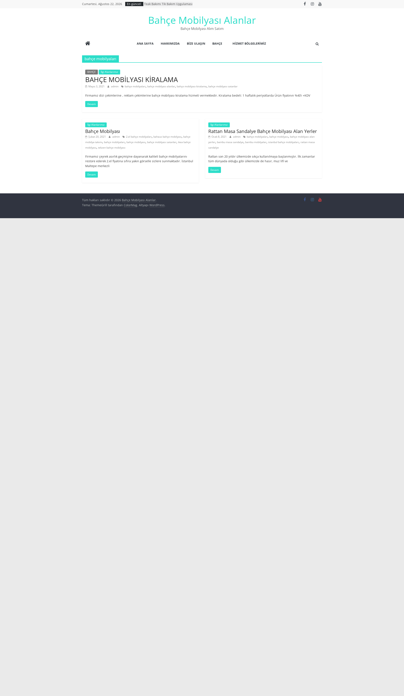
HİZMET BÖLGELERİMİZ (249, 43)
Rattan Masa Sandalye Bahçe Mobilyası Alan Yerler (262, 131)
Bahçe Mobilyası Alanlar (202, 20)
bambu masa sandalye (230, 142)
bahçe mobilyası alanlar (161, 86)
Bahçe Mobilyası (102, 131)
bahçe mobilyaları (135, 86)
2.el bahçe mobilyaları (139, 136)
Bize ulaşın (196, 43)
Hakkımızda (170, 43)
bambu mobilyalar (255, 142)
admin (115, 86)
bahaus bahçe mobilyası (167, 136)
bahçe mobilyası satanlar (223, 86)
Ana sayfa (145, 43)
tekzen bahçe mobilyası (111, 147)
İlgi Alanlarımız (109, 72)
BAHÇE (217, 43)
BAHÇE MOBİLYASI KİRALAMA (131, 79)
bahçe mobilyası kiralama (192, 86)
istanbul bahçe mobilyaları (283, 142)
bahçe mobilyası (135, 142)
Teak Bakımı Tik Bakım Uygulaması (168, 6)
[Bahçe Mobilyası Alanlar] (87, 44)
